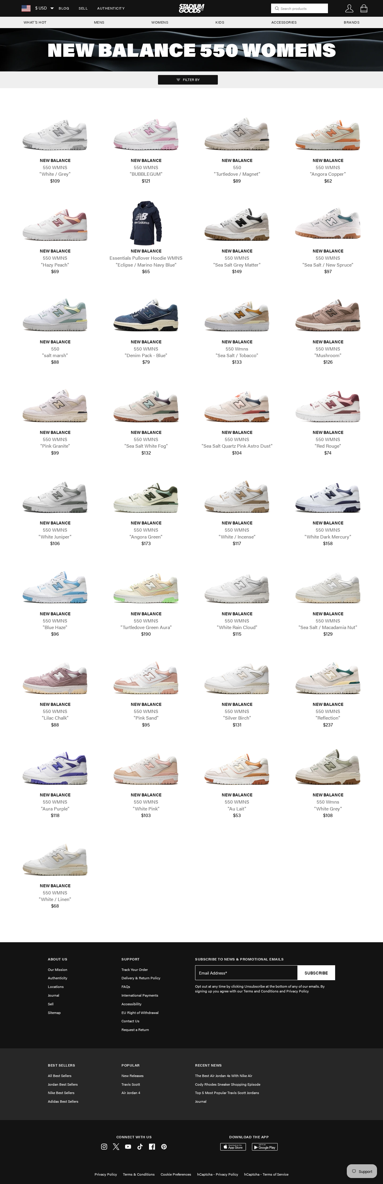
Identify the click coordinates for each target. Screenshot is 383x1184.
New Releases (132, 1075)
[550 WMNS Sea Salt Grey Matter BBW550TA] (237, 223)
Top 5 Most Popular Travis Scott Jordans (227, 1092)
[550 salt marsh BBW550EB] (55, 314)
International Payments (139, 995)
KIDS (219, 22)
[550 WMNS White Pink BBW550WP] (146, 767)
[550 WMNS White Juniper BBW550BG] (55, 495)
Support (130, 959)
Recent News (208, 1065)
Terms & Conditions (139, 1174)
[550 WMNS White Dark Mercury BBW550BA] (328, 495)
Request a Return (135, 1029)
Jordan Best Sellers (63, 1084)
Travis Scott (130, 1084)
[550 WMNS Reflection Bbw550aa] (328, 676)
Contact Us (130, 1021)
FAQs (125, 986)
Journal (53, 995)
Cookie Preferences (176, 1174)
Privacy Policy (106, 1174)
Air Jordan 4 (130, 1092)
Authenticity (110, 8)
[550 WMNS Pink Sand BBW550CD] (146, 676)
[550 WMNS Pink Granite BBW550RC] (55, 404)
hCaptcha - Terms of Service (266, 1174)
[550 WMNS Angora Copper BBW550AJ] (328, 132)
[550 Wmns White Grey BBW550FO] (328, 767)
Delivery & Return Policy (140, 977)
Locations (56, 986)
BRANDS (351, 22)
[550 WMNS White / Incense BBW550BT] (237, 495)
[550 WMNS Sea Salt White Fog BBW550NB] (146, 404)
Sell (83, 8)
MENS (99, 22)
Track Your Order (134, 969)
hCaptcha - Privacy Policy (217, 1174)
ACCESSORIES (284, 22)
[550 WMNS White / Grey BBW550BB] (55, 132)
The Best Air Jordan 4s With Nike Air (223, 1075)
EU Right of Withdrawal (140, 1012)
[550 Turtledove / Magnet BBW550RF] (237, 132)
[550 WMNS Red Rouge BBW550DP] (328, 404)
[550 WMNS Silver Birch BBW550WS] (237, 676)
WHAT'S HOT (35, 22)
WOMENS (159, 22)
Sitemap (54, 1012)
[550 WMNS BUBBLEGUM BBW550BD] (146, 132)
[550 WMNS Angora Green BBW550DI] (146, 495)
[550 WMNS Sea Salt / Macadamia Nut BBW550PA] (328, 586)
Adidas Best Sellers (63, 1101)
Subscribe (316, 973)
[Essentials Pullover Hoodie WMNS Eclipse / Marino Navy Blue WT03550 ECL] (146, 223)
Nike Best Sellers (61, 1092)
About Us (57, 959)
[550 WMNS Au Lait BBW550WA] (237, 767)
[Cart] (364, 8)
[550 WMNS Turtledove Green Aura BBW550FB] (146, 586)
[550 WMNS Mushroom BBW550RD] (328, 314)
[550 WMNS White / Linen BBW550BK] (55, 857)
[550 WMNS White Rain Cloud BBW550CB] (237, 586)
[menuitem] (64, 8)
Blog (64, 8)
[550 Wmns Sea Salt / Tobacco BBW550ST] (237, 314)
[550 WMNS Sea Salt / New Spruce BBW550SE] (328, 223)
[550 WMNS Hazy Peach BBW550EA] (55, 223)
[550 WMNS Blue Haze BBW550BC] (55, 586)
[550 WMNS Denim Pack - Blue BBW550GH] (146, 314)
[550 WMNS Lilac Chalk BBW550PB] (55, 676)
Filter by (191, 79)
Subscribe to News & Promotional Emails (239, 959)
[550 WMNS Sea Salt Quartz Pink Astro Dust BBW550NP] (237, 404)
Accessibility (131, 1003)
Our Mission (57, 969)
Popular (130, 1065)
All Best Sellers (60, 1075)
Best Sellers (61, 1065)
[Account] (349, 8)
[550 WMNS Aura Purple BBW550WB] (55, 767)
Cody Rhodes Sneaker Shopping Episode (227, 1084)
